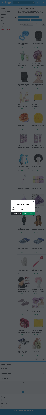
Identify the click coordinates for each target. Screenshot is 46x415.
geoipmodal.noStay (17, 213)
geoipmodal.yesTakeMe (28, 213)
